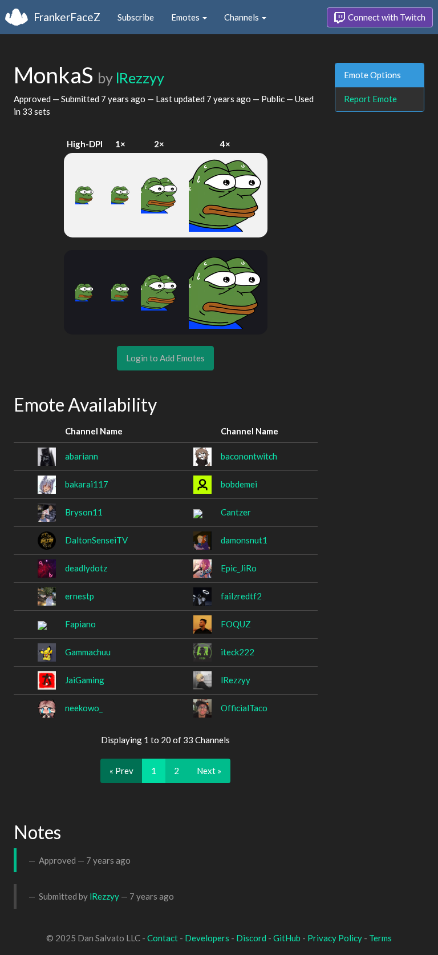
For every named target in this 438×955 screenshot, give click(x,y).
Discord (251, 938)
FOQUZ (236, 624)
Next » (209, 770)
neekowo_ (84, 708)
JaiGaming (84, 680)
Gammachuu (88, 652)
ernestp (79, 596)
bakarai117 (86, 484)
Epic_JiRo (239, 568)
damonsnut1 (244, 540)
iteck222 (237, 652)
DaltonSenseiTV (96, 540)
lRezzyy (140, 77)
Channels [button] (242, 17)
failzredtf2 (241, 596)
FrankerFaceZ (67, 16)
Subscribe (135, 17)
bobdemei (239, 484)
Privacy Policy (334, 938)
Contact (162, 938)
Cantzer (236, 512)
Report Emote (370, 99)
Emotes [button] (186, 17)
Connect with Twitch (385, 17)
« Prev (121, 770)
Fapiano (80, 624)
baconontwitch (249, 456)
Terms (380, 938)
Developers (207, 938)
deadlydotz (86, 568)
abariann (81, 456)
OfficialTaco (244, 708)
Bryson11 (84, 512)
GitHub (287, 938)
